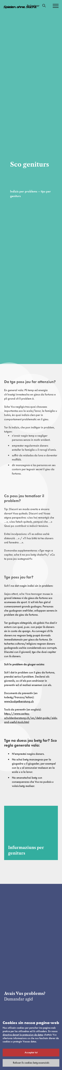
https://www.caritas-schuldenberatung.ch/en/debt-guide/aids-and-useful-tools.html (31, 718)
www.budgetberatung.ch (19, 701)
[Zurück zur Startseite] (20, 7)
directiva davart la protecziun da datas (23, 1034)
